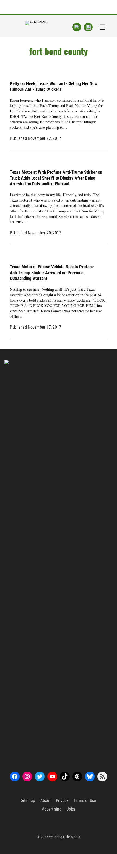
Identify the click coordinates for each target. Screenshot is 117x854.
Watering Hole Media (64, 837)
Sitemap (28, 800)
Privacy (62, 800)
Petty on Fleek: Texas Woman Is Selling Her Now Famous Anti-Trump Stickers (53, 86)
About (45, 800)
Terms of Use (84, 800)
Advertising (51, 809)
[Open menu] (102, 27)
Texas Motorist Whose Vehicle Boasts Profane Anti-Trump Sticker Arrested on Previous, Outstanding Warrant (52, 272)
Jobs (71, 809)
